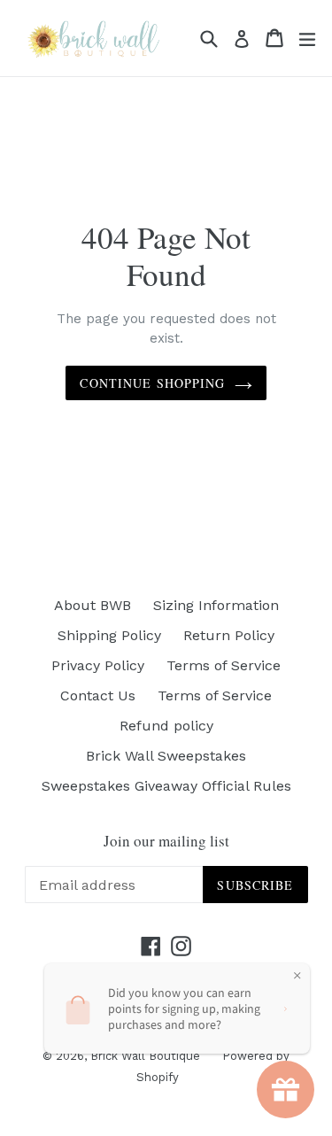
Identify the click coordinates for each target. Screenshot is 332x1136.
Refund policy (166, 725)
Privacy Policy (97, 665)
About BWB (92, 605)
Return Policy (228, 635)
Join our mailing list (166, 841)
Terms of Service (223, 665)
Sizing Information (216, 605)
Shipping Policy (109, 635)
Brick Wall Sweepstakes (166, 755)
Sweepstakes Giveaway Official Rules (166, 785)
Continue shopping (152, 383)
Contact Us (97, 695)
